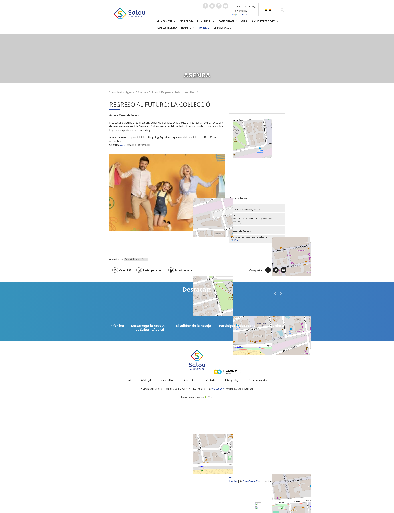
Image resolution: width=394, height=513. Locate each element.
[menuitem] (266, 9)
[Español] (270, 9)
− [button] (231, 477)
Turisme (204, 27)
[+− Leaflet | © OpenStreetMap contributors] (257, 151)
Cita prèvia (187, 21)
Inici (119, 92)
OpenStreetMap (252, 481)
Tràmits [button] (186, 27)
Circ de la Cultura (148, 92)
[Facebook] (268, 270)
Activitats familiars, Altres (136, 259)
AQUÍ (123, 144)
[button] (275, 293)
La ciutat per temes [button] (263, 21)
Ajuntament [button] (164, 21)
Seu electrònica (166, 27)
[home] (129, 13)
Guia (244, 21)
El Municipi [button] (204, 21)
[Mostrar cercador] (282, 9)
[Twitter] (276, 270)
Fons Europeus (228, 21)
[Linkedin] (283, 270)
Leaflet (233, 481)
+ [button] (230, 477)
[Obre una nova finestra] (205, 6)
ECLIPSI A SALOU (221, 27)
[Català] (266, 9)
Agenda (130, 92)
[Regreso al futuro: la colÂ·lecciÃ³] (257, 509)
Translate (243, 14)
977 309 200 (217, 388)
